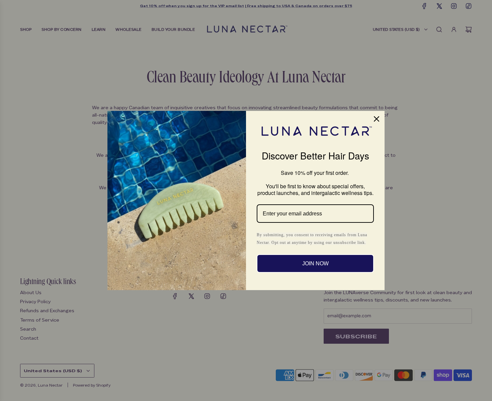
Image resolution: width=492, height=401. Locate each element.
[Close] (376, 119)
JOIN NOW (315, 263)
